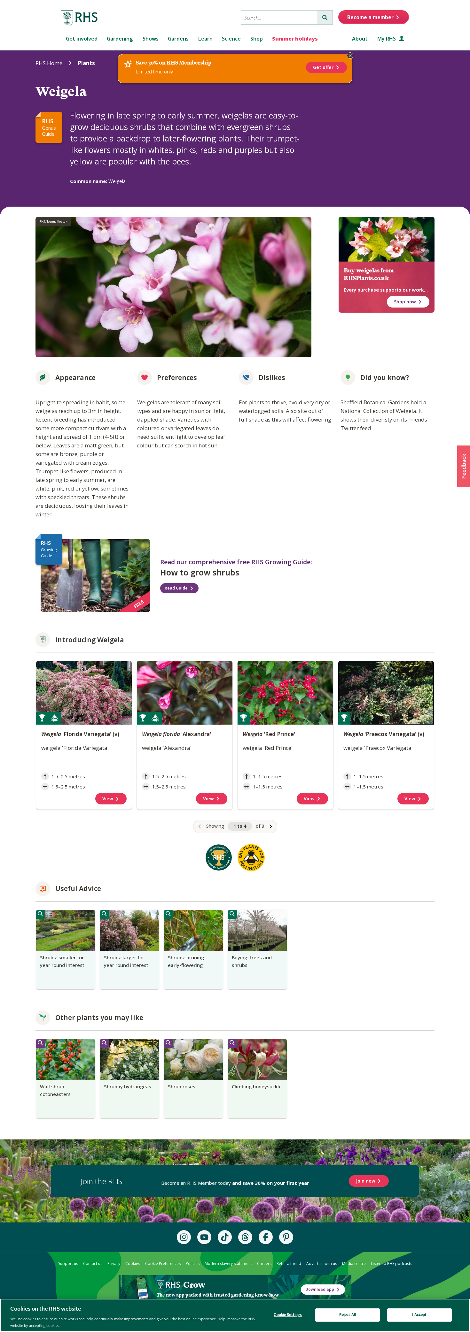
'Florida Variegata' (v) (80, 734)
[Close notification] (350, 55)
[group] (65, 949)
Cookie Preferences (163, 1263)
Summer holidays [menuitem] (295, 38)
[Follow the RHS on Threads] (245, 1237)
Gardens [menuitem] (178, 38)
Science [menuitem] (231, 38)
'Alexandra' (176, 734)
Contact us (92, 1263)
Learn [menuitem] (205, 38)
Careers (264, 1263)
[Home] (79, 18)
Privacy (113, 1263)
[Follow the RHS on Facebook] (266, 1237)
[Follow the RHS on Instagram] (184, 1237)
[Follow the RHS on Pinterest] (286, 1237)
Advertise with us (321, 1263)
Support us (68, 1263)
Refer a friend (289, 1263)
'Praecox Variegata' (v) (383, 734)
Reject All (347, 1315)
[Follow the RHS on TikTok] (225, 1237)
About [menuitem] (360, 38)
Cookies (132, 1263)
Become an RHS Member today (235, 1183)
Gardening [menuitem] (120, 38)
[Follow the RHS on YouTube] (204, 1237)
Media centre (354, 1263)
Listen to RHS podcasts (391, 1263)
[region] (235, 746)
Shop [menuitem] (256, 38)
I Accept (419, 1315)
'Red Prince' (269, 734)
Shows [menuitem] (151, 38)
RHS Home (48, 63)
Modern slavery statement (228, 1263)
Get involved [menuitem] (82, 38)
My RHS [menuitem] (387, 38)
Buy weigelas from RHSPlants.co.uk (369, 274)
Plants (86, 63)
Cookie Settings (288, 1315)
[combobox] (279, 17)
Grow (194, 1285)
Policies (193, 1263)
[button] (463, 466)
